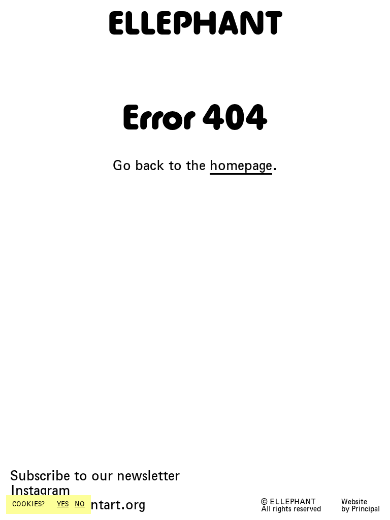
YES (63, 504)
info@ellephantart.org (77, 505)
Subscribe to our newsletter (95, 476)
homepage (241, 165)
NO (80, 504)
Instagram (40, 490)
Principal (365, 509)
